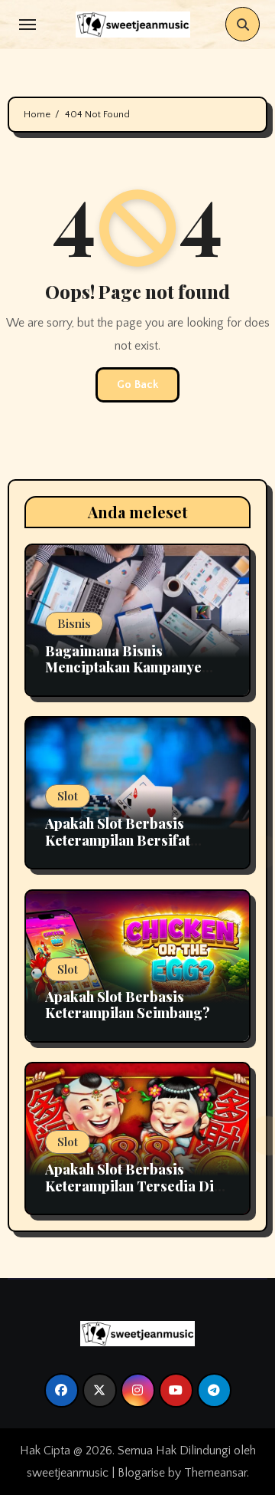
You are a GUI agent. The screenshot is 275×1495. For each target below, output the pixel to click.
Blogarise (141, 1473)
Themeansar (215, 1473)
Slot (67, 795)
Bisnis (74, 623)
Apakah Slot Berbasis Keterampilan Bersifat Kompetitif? (117, 840)
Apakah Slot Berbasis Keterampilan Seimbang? (127, 1005)
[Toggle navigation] (27, 24)
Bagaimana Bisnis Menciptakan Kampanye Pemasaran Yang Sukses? (127, 667)
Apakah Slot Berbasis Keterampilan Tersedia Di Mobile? (129, 1185)
